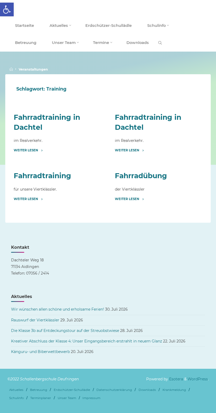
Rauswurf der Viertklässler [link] (35, 320)
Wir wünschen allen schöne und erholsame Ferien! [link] (57, 309)
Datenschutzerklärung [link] (114, 390)
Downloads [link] (147, 390)
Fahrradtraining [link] (42, 176)
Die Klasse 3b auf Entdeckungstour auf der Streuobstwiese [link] (65, 330)
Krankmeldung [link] (174, 390)
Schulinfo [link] (16, 398)
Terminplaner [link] (40, 398)
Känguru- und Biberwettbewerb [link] (40, 351)
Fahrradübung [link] (141, 176)
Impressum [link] (91, 398)
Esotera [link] (175, 379)
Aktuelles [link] (16, 390)
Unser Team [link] (67, 398)
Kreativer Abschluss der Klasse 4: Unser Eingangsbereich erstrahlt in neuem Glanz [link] (86, 341)
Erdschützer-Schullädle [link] (72, 390)
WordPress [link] (198, 379)
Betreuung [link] (38, 390)
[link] (7, 9)
